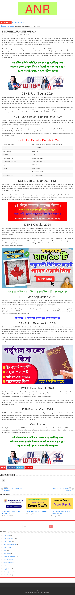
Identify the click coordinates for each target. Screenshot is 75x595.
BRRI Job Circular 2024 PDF (36, 511)
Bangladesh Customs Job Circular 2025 (11, 512)
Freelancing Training (10, 544)
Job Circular (10, 26)
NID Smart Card (8, 559)
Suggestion (7, 569)
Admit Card (7, 541)
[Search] (51, 526)
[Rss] (37, 590)
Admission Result (9, 538)
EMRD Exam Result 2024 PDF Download (13, 489)
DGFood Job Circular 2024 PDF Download (62, 489)
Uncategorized (8, 572)
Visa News (7, 575)
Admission (7, 535)
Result (5, 566)
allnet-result (7, 35)
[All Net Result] (37, 8)
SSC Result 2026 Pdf (18, 23)
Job (5, 550)
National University (9, 556)
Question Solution (9, 562)
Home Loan (7, 547)
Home (4, 26)
